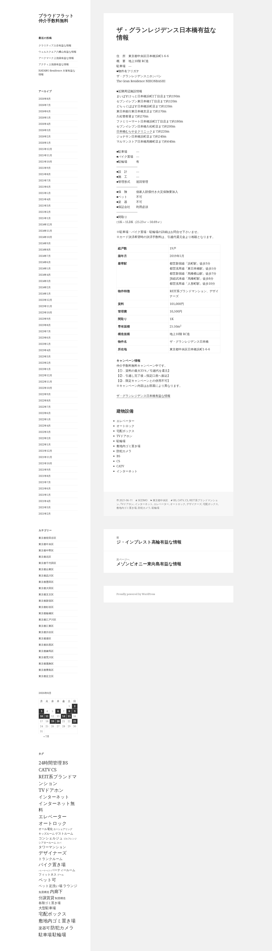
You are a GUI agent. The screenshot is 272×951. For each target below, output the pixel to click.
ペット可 (47, 880)
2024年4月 (45, 274)
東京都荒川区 (46, 657)
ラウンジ (70, 885)
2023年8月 (45, 325)
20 (58, 721)
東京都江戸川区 (47, 619)
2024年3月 (45, 281)
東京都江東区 (46, 626)
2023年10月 (45, 312)
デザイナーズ (53, 853)
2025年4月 (45, 199)
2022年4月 (45, 425)
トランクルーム (51, 859)
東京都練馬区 (46, 651)
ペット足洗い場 (50, 886)
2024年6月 (45, 262)
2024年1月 (45, 293)
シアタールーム (47, 842)
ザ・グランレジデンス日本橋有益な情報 (143, 396)
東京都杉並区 (46, 607)
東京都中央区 (46, 544)
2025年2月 (45, 212)
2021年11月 (45, 457)
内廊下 (56, 891)
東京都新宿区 (46, 600)
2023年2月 (45, 362)
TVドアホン (51, 790)
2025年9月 (45, 168)
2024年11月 (45, 230)
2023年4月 (45, 350)
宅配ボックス (53, 914)
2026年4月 (45, 124)
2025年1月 (45, 218)
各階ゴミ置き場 (50, 903)
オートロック (53, 823)
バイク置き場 (52, 864)
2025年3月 (45, 205)
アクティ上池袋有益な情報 (54, 64)
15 (69, 716)
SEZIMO (142, 500)
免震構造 (44, 892)
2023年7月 (45, 331)
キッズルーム (47, 833)
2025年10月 (45, 161)
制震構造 (60, 898)
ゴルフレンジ (70, 838)
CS (54, 769)
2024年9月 (45, 243)
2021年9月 (45, 469)
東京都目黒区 (46, 644)
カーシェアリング (62, 829)
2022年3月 (45, 432)
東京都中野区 (46, 550)
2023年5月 (45, 344)
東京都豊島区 (46, 670)
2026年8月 (45, 98)
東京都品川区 (46, 575)
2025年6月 (45, 186)
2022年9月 (45, 394)
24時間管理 (50, 763)
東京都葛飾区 (46, 663)
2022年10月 (45, 388)
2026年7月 (45, 105)
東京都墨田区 (46, 582)
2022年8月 (45, 400)
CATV (45, 769)
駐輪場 (59, 934)
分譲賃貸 (46, 897)
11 (46, 716)
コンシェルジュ (51, 838)
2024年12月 (45, 224)
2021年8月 (45, 476)
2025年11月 (45, 155)
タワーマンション (52, 847)
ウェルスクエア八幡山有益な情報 (57, 51)
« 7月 (46, 736)
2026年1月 (45, 142)
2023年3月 (45, 356)
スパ (59, 842)
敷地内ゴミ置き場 (57, 921)
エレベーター (53, 816)
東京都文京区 (46, 594)
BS (65, 763)
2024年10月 (45, 237)
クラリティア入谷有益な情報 (55, 45)
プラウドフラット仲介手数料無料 (56, 18)
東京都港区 (45, 638)
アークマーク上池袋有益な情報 (56, 58)
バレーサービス (45, 870)
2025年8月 (45, 174)
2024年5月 (45, 268)
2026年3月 (45, 130)
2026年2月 (45, 136)
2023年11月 (45, 306)
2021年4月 (45, 501)
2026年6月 (45, 111)
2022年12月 (45, 375)
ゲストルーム (64, 833)
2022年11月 (45, 381)
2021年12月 (45, 450)
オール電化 (46, 829)
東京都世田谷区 (47, 538)
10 (41, 716)
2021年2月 (45, 513)
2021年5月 (45, 494)
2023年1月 (45, 369)
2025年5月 (45, 193)
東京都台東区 (46, 569)
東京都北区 (45, 556)
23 (74, 721)
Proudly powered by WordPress (135, 594)
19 (52, 721)
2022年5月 (45, 419)
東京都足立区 (46, 676)
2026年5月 (45, 117)
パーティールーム (63, 870)
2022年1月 (45, 444)
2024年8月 (45, 249)
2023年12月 (45, 300)
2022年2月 (45, 438)
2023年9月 (45, 318)
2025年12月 (45, 149)
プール (60, 874)
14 (63, 716)
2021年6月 (45, 488)
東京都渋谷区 (46, 632)
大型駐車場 (47, 907)
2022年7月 (45, 406)
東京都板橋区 (46, 613)
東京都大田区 (46, 588)
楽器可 (44, 927)
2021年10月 (45, 463)
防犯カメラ (62, 927)
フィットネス (48, 874)
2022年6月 (45, 413)
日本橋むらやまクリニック (134, 131)
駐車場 (45, 934)
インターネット (54, 797)
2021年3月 (45, 507)
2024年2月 (45, 287)
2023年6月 (45, 337)
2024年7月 (45, 256)
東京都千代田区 (47, 563)
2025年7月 (45, 180)
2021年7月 (45, 482)
